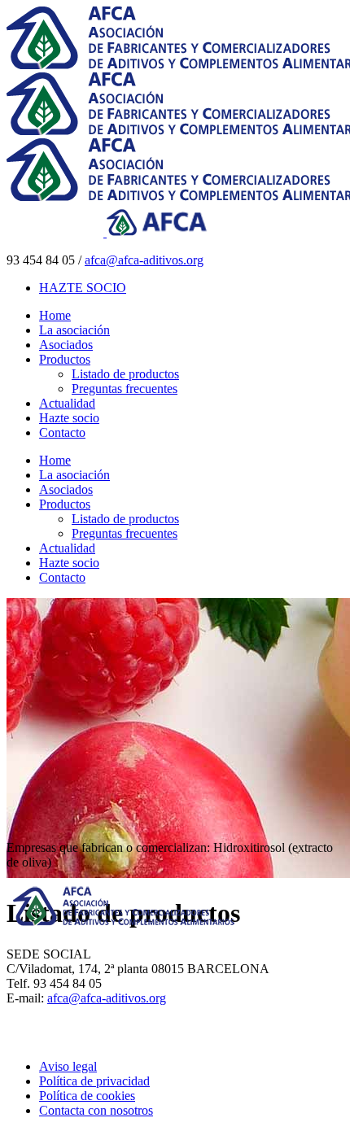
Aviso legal (68, 1066)
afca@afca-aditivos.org (144, 260)
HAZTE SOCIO (82, 288)
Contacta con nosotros (96, 1110)
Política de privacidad (94, 1081)
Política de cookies (87, 1096)
